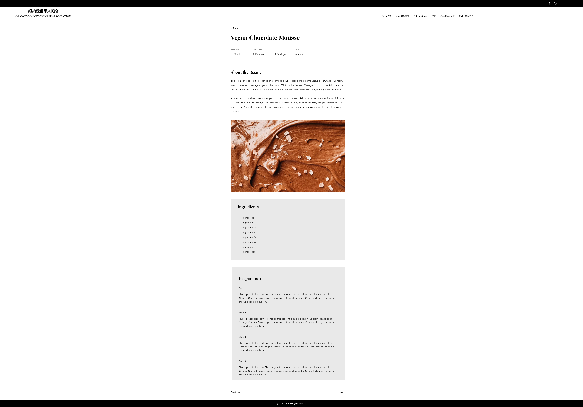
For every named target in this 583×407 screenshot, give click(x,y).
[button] (402, 16)
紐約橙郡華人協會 (43, 10)
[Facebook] (549, 3)
